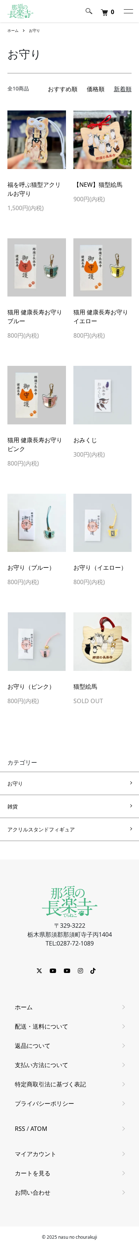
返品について (32, 1046)
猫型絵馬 (85, 686)
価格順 (96, 89)
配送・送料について (41, 1026)
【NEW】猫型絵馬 (97, 185)
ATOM (38, 1129)
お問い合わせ (32, 1192)
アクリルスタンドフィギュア (41, 829)
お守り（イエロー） (100, 567)
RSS (20, 1129)
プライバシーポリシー (44, 1103)
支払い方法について (41, 1065)
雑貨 (12, 806)
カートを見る (32, 1173)
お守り (34, 30)
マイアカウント (35, 1154)
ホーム (13, 30)
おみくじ (85, 440)
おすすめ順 (62, 89)
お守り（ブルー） (31, 567)
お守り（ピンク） (31, 686)
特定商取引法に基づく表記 (50, 1084)
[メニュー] (128, 11)
